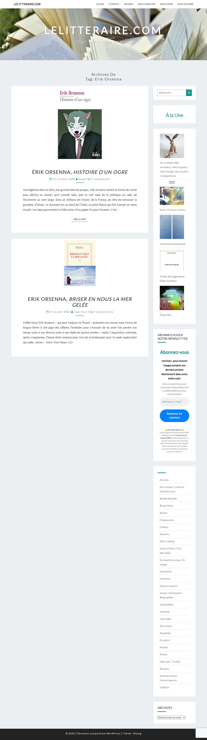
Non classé (166, 626)
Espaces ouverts (169, 585)
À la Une (164, 479)
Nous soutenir (185, 4)
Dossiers (164, 534)
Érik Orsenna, (80, 172)
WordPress (113, 733)
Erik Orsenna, (80, 302)
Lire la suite (81, 219)
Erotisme (165, 578)
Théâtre (164, 687)
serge (82, 179)
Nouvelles (165, 633)
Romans (164, 668)
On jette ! (165, 640)
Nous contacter (146, 4)
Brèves (163, 512)
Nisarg (137, 733)
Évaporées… (167, 314)
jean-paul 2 (81, 311)
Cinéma (164, 527)
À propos (114, 4)
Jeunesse (165, 611)
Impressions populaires (173, 243)
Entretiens (166, 571)
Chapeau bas (167, 520)
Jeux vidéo (165, 618)
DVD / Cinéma (167, 541)
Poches (164, 647)
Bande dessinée (168, 498)
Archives (128, 4)
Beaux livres (166, 505)
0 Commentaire (100, 179)
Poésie (163, 654)
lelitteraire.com (27, 4)
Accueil (100, 4)
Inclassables (167, 604)
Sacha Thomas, (172, 209)
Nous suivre (166, 4)
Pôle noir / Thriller (170, 661)
